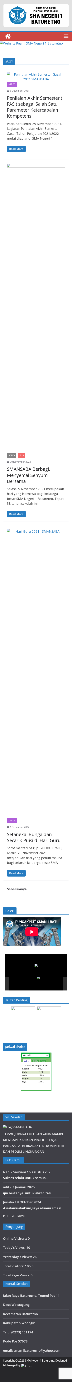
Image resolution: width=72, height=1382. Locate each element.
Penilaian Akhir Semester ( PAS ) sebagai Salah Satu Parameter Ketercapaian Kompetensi (34, 107)
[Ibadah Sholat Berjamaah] (22, 984)
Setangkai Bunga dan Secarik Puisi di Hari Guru (34, 837)
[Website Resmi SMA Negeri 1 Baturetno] (8, 36)
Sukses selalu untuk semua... (26, 1178)
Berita (11, 455)
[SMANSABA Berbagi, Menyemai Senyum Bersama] (36, 308)
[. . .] (50, 983)
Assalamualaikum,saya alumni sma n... (33, 1208)
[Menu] (66, 36)
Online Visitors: (15, 1238)
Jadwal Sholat (15, 1047)
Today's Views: (14, 1247)
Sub (22, 455)
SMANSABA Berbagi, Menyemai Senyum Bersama (28, 475)
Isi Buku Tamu (14, 1216)
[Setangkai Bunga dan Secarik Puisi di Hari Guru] (36, 673)
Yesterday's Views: (18, 1257)
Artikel (12, 84)
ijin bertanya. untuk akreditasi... (28, 1193)
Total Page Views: (17, 1275)
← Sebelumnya (15, 889)
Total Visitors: (14, 1266)
